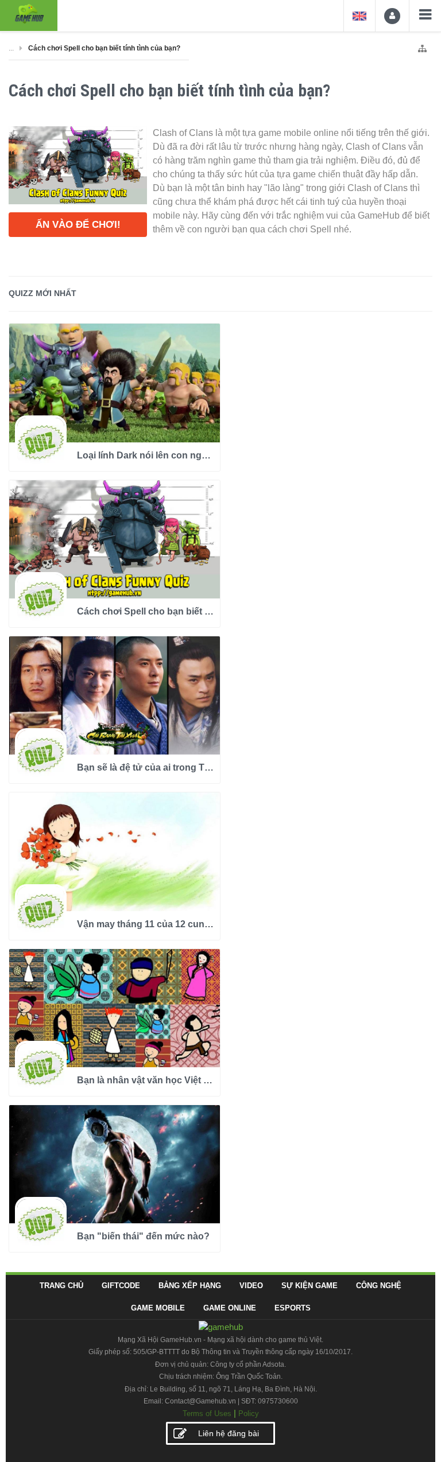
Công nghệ (378, 1285)
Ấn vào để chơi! (78, 224)
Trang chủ (61, 1285)
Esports (292, 1308)
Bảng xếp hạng (189, 1285)
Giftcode (121, 1285)
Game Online (229, 1308)
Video (251, 1285)
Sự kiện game (309, 1285)
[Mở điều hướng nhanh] (422, 46)
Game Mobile (158, 1308)
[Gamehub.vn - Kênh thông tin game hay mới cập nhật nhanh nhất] (29, 14)
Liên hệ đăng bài (228, 1433)
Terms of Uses (207, 1413)
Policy (248, 1413)
